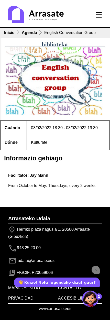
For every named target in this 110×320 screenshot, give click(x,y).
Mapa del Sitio (24, 288)
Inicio (9, 32)
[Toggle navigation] (99, 15)
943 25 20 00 (29, 248)
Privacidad (21, 298)
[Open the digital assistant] (90, 299)
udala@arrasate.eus (35, 260)
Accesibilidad (74, 298)
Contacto (69, 288)
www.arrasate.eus (55, 308)
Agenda (29, 32)
